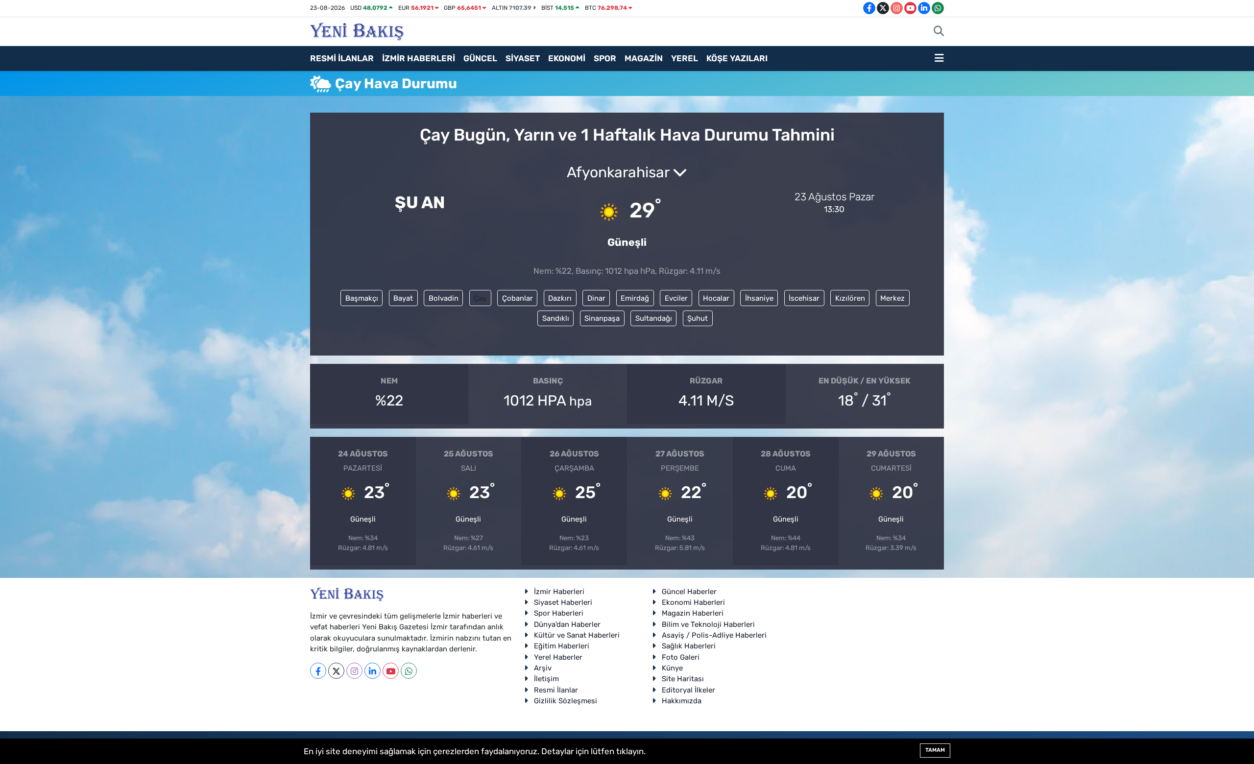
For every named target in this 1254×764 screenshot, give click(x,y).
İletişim (546, 678)
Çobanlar (517, 298)
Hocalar (716, 298)
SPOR (605, 58)
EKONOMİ (566, 58)
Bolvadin (443, 298)
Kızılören (850, 298)
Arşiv (543, 668)
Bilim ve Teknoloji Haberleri (708, 624)
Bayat (403, 298)
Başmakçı (361, 298)
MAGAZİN (644, 58)
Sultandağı (653, 318)
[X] (336, 671)
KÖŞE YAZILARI (737, 58)
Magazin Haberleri (692, 613)
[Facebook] (318, 671)
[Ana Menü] (939, 58)
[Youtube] (391, 671)
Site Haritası (683, 678)
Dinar (596, 298)
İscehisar (804, 298)
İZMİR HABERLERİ (418, 58)
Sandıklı (555, 318)
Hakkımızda (681, 700)
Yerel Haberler (558, 657)
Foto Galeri (680, 657)
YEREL (684, 58)
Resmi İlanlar (556, 690)
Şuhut (697, 318)
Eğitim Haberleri (561, 646)
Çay (480, 298)
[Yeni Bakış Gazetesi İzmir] (357, 30)
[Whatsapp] (409, 671)
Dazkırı (560, 298)
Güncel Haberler (689, 591)
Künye (672, 668)
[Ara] (939, 31)
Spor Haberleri (558, 613)
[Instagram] (354, 671)
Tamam (935, 750)
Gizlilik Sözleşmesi (565, 700)
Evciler (676, 298)
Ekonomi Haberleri (693, 602)
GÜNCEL (480, 58)
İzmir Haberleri (559, 591)
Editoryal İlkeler (688, 690)
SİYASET (523, 58)
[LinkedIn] (372, 671)
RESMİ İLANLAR (342, 58)
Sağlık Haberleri (689, 646)
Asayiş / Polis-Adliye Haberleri (714, 635)
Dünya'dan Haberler (567, 624)
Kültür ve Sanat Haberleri (577, 635)
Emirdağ (635, 298)
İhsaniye (759, 298)
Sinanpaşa (602, 318)
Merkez (892, 298)
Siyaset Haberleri (563, 602)
